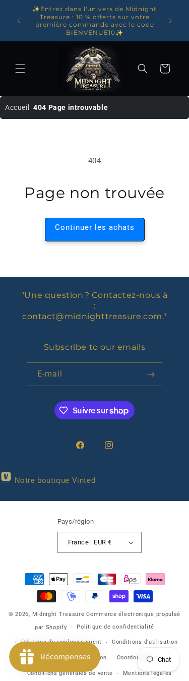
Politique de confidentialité (115, 627)
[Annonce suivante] (170, 21)
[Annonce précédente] (19, 21)
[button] (20, 68)
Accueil (17, 107)
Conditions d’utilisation (145, 642)
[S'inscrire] (151, 374)
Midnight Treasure (59, 614)
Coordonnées (135, 657)
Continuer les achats (95, 227)
